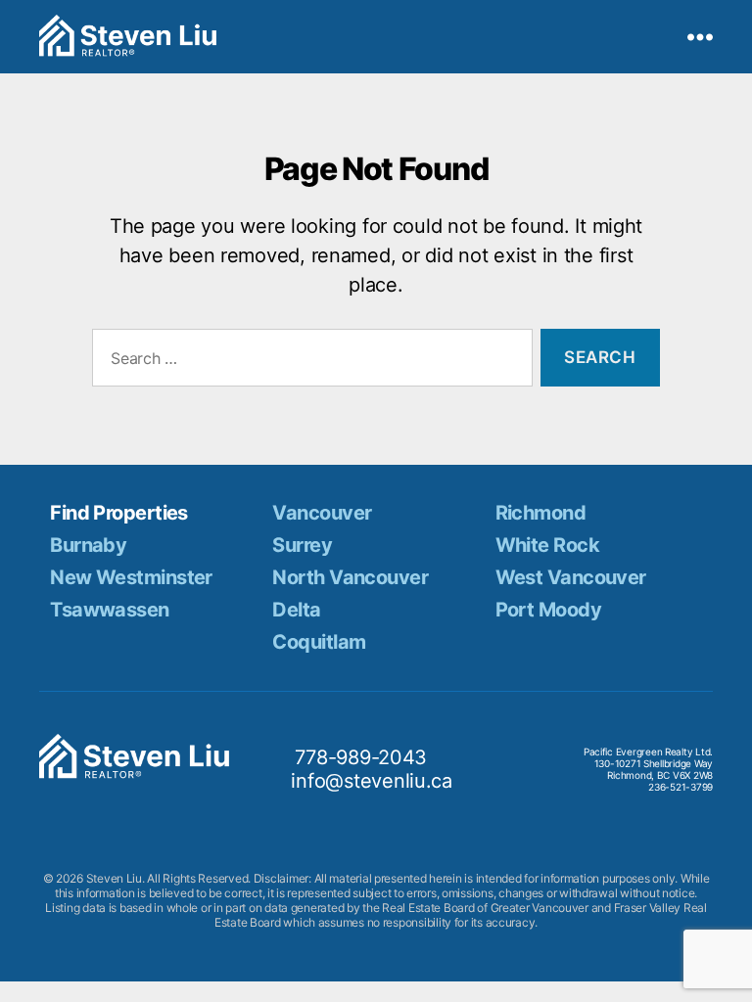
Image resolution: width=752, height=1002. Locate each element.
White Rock (547, 545)
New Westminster (131, 577)
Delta (296, 609)
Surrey (302, 545)
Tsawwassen (109, 609)
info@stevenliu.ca (371, 781)
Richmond (541, 512)
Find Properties (119, 512)
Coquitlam (318, 642)
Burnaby (88, 545)
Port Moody (548, 609)
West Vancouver (570, 577)
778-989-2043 (361, 757)
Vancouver (321, 512)
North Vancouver (350, 577)
